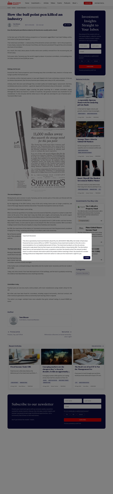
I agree (87, 258)
